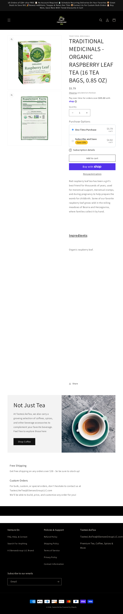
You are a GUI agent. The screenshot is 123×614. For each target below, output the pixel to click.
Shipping (73, 93)
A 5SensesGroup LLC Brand (21, 550)
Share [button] (75, 383)
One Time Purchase (85, 129)
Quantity (72, 107)
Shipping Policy (51, 543)
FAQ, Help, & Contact (17, 536)
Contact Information (54, 564)
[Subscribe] (58, 581)
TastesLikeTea (57, 607)
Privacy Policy (50, 557)
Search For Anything (17, 543)
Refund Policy (50, 536)
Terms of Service (52, 550)
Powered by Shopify (69, 607)
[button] (9, 20)
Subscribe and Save (86, 139)
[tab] (92, 220)
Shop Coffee (24, 441)
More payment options (92, 174)
